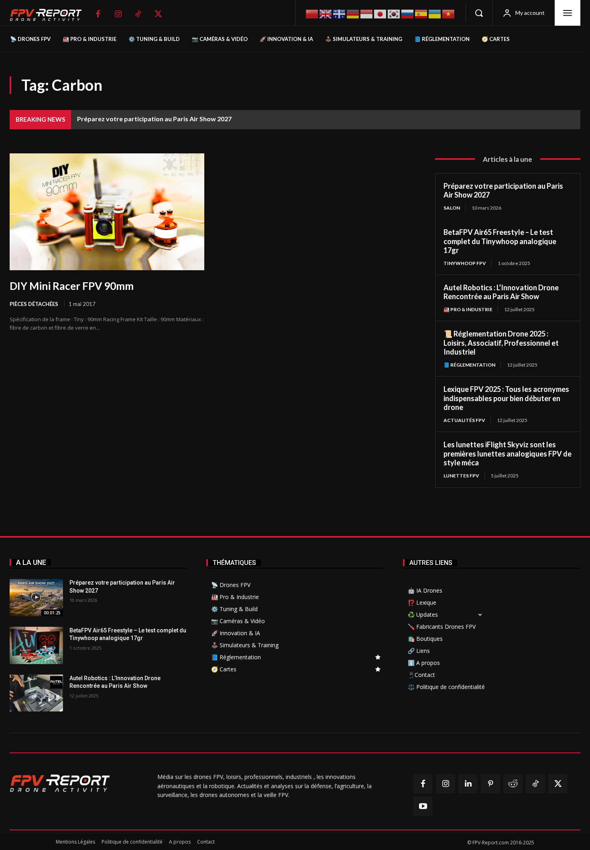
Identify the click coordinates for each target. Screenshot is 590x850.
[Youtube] (423, 806)
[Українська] (435, 13)
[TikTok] (138, 14)
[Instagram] (118, 14)
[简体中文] (312, 13)
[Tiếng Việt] (449, 13)
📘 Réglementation (469, 365)
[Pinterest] (490, 784)
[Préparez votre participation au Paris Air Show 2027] (36, 597)
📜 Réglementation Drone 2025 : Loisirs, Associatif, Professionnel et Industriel (501, 342)
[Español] (421, 13)
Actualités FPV (464, 420)
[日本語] (380, 13)
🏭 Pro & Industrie (468, 309)
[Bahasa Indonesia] (367, 13)
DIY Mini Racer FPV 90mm (72, 285)
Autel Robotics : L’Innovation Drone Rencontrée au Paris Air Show (501, 292)
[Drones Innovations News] (50, 15)
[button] (479, 13)
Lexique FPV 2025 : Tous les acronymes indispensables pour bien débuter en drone (506, 398)
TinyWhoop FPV (465, 263)
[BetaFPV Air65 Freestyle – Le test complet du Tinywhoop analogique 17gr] (36, 645)
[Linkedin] (468, 784)
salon (452, 208)
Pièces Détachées (34, 304)
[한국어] (394, 13)
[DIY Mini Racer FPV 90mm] (107, 211)
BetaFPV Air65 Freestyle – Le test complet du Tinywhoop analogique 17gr (500, 241)
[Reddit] (513, 784)
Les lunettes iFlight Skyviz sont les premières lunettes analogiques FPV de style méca (508, 453)
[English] (326, 13)
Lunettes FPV (461, 476)
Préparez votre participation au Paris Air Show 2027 (154, 118)
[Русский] (408, 13)
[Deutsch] (353, 13)
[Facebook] (98, 14)
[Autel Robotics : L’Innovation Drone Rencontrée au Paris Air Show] (36, 693)
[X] (158, 14)
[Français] (339, 13)
